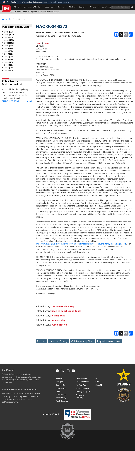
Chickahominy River (82, 341)
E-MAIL (47, 43)
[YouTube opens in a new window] (68, 371)
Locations (107, 7)
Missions (49, 7)
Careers (61, 7)
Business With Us (32, 7)
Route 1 (41, 341)
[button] (60, 2)
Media (72, 7)
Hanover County (58, 341)
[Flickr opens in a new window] (73, 371)
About (17, 7)
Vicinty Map (58, 315)
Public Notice (59, 324)
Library (82, 7)
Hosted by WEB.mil (50, 414)
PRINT (38, 43)
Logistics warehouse (108, 341)
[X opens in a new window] (62, 371)
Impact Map (58, 320)
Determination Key (62, 306)
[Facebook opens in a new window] (57, 371)
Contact (94, 7)
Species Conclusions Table (66, 311)
